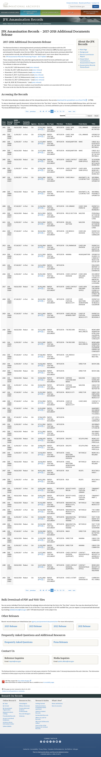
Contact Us (95, 3)
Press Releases (61, 642)
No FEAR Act (68, 749)
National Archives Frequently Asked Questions (41, 707)
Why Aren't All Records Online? (42, 722)
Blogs (57, 741)
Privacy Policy (43, 749)
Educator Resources (50, 12)
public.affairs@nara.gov (66, 661)
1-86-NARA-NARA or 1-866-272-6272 (50, 754)
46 (43, 111)
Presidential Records (9, 716)
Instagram (47, 741)
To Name (69, 124)
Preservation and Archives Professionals (24, 709)
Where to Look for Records (41, 718)
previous (33, 111)
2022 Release (60, 626)
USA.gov (75, 749)
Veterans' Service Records (30, 12)
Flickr (60, 741)
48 (49, 111)
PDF (39, 129)
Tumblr (50, 741)
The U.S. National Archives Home (21, 4)
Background (84, 52)
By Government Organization (7, 709)
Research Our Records (10, 12)
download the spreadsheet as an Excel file (71, 100)
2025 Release (11, 626)
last (74, 111)
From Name (83, 124)
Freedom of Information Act (56, 749)
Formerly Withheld (26, 123)
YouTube (53, 741)
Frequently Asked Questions (18, 642)
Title (93, 124)
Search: (62, 116)
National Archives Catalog (8, 713)
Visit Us (70, 12)
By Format (6, 706)
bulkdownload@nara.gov (18, 610)
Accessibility (34, 749)
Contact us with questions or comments (13, 691)
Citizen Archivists (72, 3)
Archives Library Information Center (8, 723)
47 (46, 111)
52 (60, 111)
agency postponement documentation (45, 622)
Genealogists (23, 703)
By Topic (5, 703)
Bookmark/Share (85, 3)
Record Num (9, 123)
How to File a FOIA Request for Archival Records (42, 727)
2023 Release (35, 626)
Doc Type (50, 124)
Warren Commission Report (87, 55)
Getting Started (40, 703)
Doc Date (41, 124)
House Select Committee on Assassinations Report (87, 61)
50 (55, 111)
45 (40, 111)
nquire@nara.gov (15, 661)
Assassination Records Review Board (87, 66)
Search (96, 6)
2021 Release (84, 626)
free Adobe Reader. (24, 681)
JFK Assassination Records (31, 24)
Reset (96, 116)
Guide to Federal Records (40, 712)
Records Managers (24, 714)
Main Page (83, 50)
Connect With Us (50, 738)
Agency (33, 124)
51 (57, 111)
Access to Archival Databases (8, 719)
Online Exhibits (7, 726)
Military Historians (24, 706)
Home (4, 24)
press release (34, 67)
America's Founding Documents (90, 12)
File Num (60, 124)
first (27, 111)
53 (63, 111)
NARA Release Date (17, 122)
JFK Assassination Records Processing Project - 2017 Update (26, 57)
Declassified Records (42, 715)
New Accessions (57, 706)
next (69, 111)
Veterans (22, 716)
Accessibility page (48, 682)
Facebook (41, 741)
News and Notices (57, 703)
